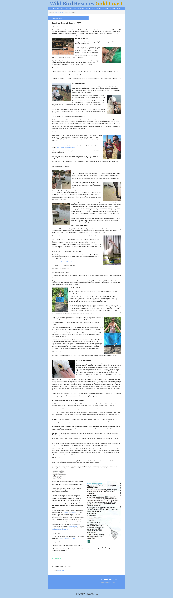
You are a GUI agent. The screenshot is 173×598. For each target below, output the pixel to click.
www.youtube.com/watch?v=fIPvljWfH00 (62, 262)
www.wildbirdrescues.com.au (70, 512)
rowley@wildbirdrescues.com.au (67, 538)
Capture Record (60, 570)
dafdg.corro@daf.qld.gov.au (73, 526)
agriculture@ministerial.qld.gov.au (60, 529)
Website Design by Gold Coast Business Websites (86, 593)
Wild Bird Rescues (57, 3)
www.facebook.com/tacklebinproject (66, 147)
